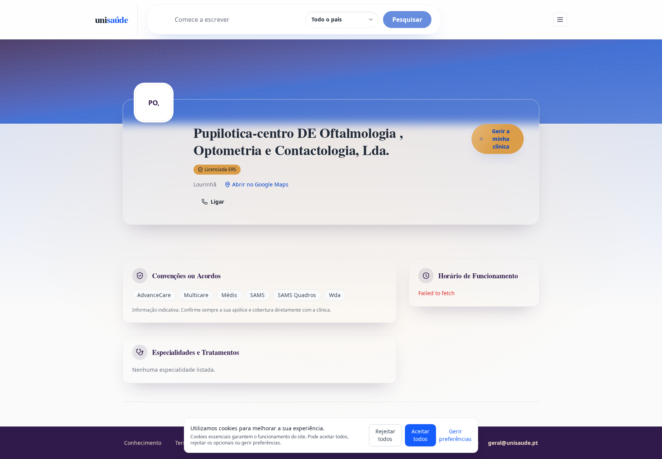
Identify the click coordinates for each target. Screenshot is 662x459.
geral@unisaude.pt (513, 442)
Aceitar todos (420, 435)
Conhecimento (142, 442)
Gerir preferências (455, 435)
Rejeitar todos (385, 435)
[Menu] (560, 19)
